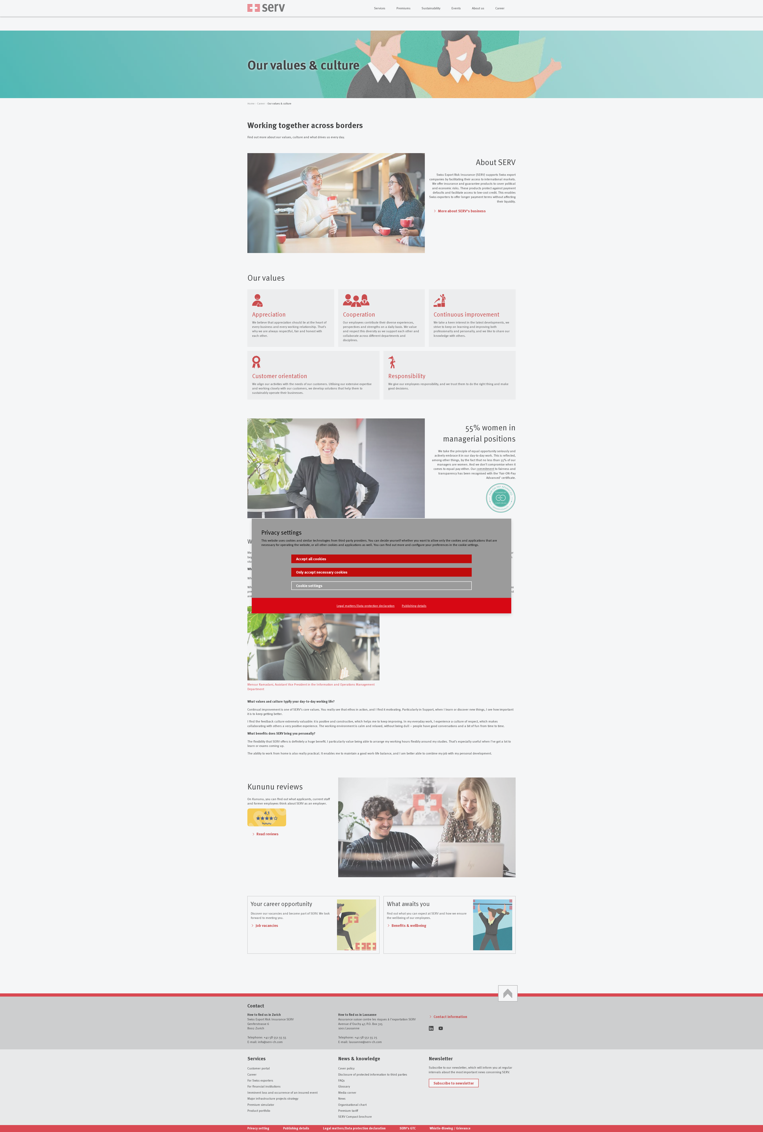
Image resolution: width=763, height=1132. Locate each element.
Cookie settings (309, 585)
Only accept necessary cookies (322, 572)
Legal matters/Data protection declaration (366, 605)
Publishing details (414, 605)
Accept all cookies (311, 559)
